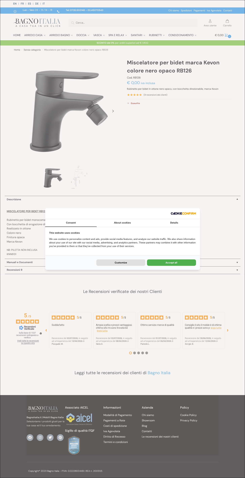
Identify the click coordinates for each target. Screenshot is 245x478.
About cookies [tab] (122, 222)
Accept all (171, 262)
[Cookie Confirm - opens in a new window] (183, 213)
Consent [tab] (71, 222)
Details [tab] (174, 222)
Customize (121, 262)
